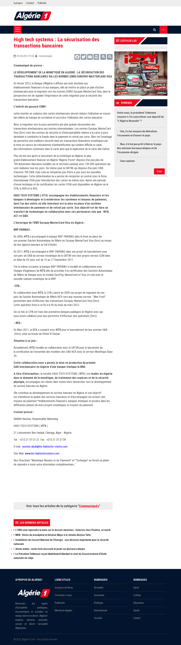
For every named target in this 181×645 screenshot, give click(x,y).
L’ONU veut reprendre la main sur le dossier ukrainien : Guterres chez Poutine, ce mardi (62, 530)
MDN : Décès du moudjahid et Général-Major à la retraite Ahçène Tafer (53, 535)
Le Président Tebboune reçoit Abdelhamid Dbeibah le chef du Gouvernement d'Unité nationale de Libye (60, 555)
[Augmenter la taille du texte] (103, 57)
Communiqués (89, 506)
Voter (159, 171)
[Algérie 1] (33, 16)
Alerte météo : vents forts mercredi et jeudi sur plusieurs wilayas (50, 549)
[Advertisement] (78, 489)
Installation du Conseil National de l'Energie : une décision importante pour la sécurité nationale (61, 541)
